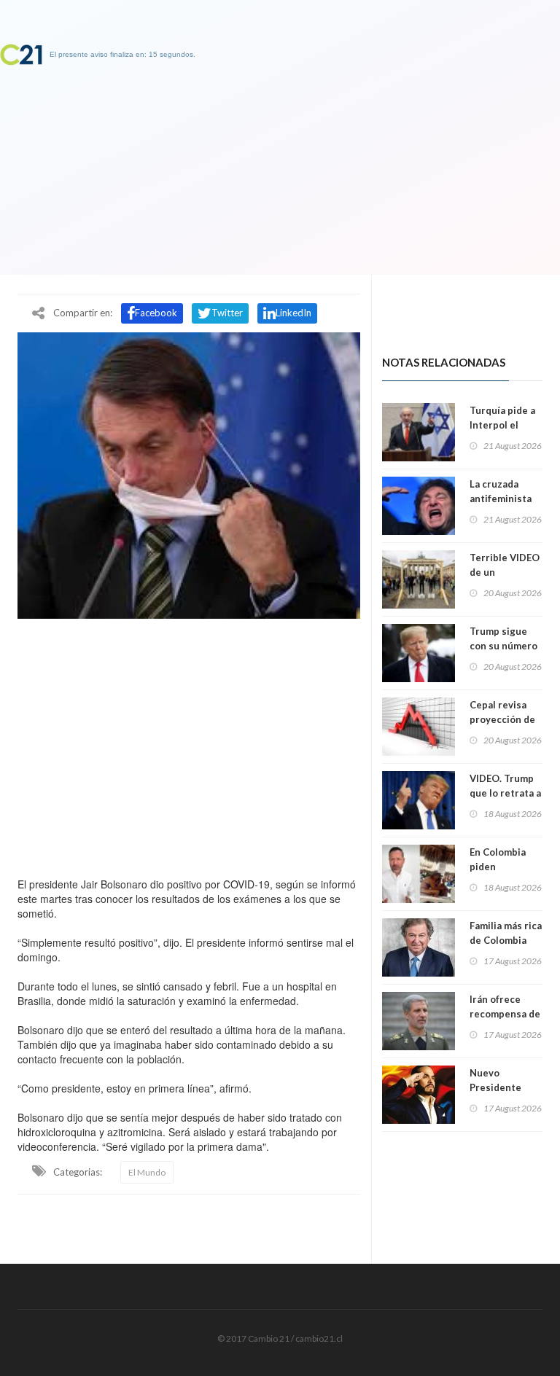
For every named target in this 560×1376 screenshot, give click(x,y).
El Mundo (147, 1172)
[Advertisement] (189, 744)
